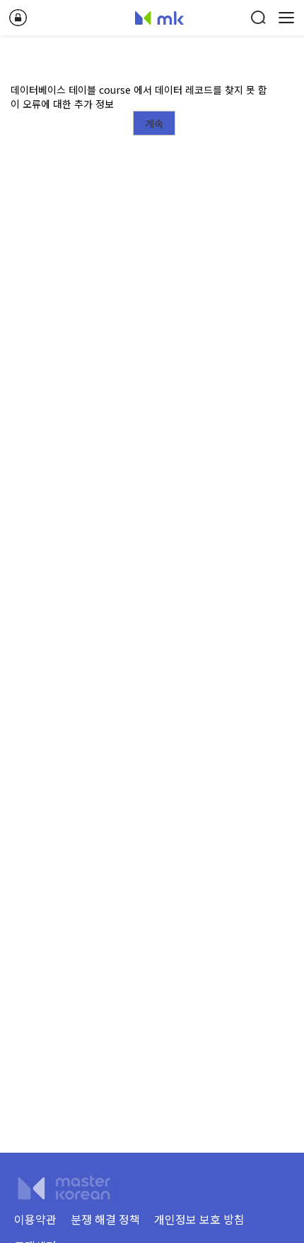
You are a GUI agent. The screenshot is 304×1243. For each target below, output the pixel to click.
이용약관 (35, 1219)
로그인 (17, 17)
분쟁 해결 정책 (105, 1219)
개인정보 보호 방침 (199, 1219)
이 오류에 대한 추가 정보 (62, 104)
